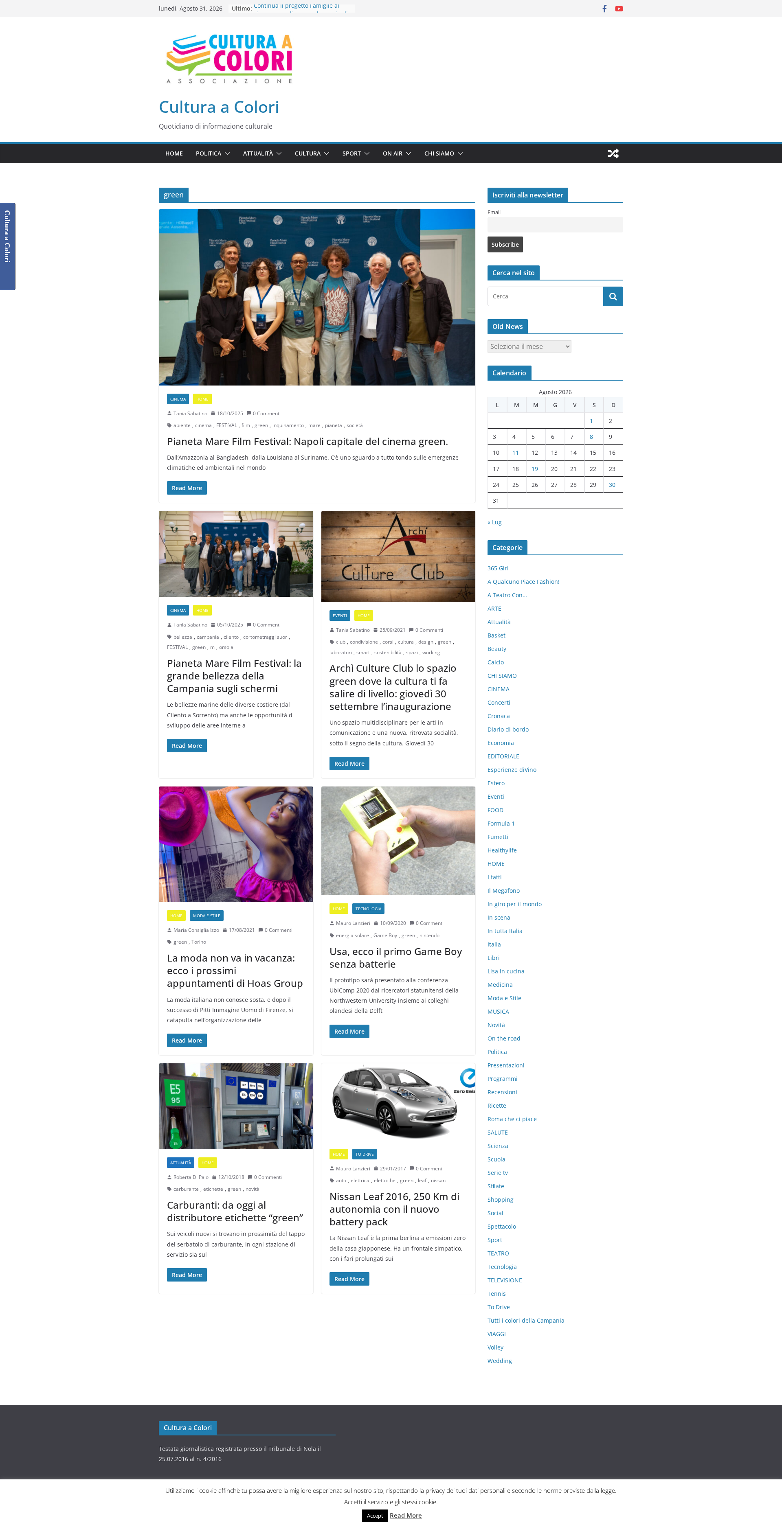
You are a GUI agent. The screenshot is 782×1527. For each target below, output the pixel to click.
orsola (226, 647)
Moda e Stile (206, 915)
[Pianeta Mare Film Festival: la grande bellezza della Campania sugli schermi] (236, 554)
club (340, 641)
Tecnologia (368, 908)
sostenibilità (388, 652)
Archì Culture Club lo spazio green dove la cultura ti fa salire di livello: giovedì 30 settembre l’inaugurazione (393, 687)
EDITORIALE (503, 756)
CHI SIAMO (439, 153)
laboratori (340, 652)
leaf (422, 1180)
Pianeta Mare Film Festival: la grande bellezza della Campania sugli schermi (234, 675)
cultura (406, 641)
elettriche (384, 1180)
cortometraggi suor (265, 636)
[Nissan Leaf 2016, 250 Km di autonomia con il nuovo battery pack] (398, 1101)
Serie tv (498, 1172)
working (431, 652)
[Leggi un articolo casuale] (613, 153)
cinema (203, 425)
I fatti (495, 877)
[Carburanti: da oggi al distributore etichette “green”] (236, 1106)
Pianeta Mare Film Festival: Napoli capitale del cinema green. (307, 441)
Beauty (497, 649)
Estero (496, 783)
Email (494, 212)
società (355, 425)
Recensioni (502, 1092)
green (261, 425)
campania (208, 636)
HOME (174, 153)
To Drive (365, 1154)
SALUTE (498, 1132)
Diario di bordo (508, 729)
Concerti (499, 702)
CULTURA (308, 153)
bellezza (183, 636)
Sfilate (496, 1186)
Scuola (496, 1159)
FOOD (495, 810)
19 (535, 469)
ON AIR (392, 153)
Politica (208, 153)
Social (495, 1213)
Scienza (498, 1146)
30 (612, 485)
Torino (198, 941)
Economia (501, 743)
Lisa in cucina (506, 971)
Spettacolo (502, 1226)
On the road (504, 1038)
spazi (412, 652)
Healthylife (502, 850)
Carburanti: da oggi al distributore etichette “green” (235, 1211)
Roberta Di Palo (191, 1177)
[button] (225, 153)
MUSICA (498, 1011)
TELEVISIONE (505, 1280)
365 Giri (498, 568)
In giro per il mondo (515, 904)
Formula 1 (501, 823)
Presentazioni (506, 1065)
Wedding (500, 1361)
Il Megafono (504, 890)
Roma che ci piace (512, 1119)
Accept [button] (375, 1515)
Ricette (497, 1105)
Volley (495, 1347)
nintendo (429, 935)
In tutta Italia (505, 931)
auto (341, 1180)
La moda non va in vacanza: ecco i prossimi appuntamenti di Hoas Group (235, 970)
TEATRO (498, 1253)
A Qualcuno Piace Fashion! (524, 581)
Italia (494, 944)
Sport (352, 153)
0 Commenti (267, 413)
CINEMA (178, 399)
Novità (496, 1025)
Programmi (503, 1078)
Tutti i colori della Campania (526, 1320)
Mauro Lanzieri (353, 923)
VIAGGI (497, 1334)
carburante (186, 1188)
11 (515, 452)
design (425, 641)
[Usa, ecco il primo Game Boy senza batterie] (398, 841)
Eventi (340, 615)
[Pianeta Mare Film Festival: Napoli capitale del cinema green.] (317, 297)
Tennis (497, 1293)
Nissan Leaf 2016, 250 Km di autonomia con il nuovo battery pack (394, 1209)
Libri (494, 958)
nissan (438, 1180)
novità (252, 1188)
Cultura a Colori (219, 106)
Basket (496, 635)
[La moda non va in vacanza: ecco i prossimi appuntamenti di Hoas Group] (236, 844)
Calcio (496, 662)
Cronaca (499, 716)
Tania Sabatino (190, 413)
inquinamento (288, 425)
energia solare (352, 935)
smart (363, 652)
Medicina (500, 984)
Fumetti (498, 837)
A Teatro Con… (507, 595)
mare (314, 425)
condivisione (364, 641)
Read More (406, 1515)
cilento (231, 636)
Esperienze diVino (512, 769)
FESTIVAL (226, 425)
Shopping (501, 1199)
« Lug (495, 522)
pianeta (333, 425)
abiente (182, 425)
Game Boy (385, 935)
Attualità (258, 153)
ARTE (494, 608)
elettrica (360, 1180)
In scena (499, 917)
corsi (387, 641)
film (246, 425)
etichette (213, 1188)
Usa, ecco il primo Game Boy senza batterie (395, 957)
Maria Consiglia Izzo (196, 930)
